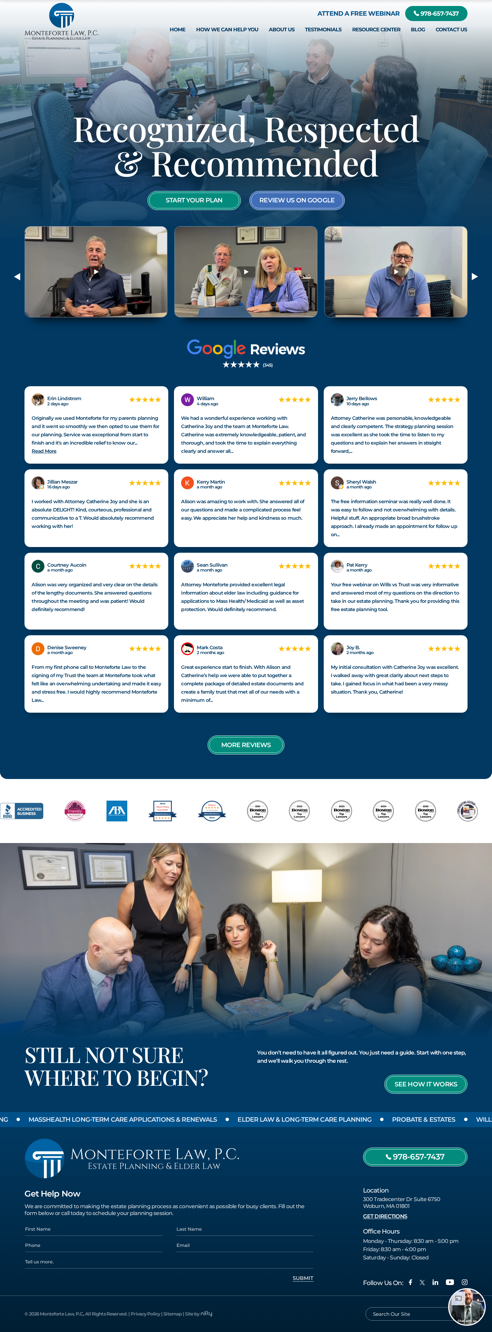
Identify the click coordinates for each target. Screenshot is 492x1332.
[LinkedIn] (435, 1282)
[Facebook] (410, 1282)
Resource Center (376, 29)
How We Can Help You (227, 29)
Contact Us (451, 29)
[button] (17, 276)
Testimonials (323, 29)
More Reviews (246, 745)
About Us (281, 29)
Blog (418, 29)
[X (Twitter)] (422, 1282)
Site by (192, 1314)
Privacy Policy (145, 1314)
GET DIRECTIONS (385, 1216)
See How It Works (426, 1084)
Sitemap (172, 1314)
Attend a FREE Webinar (358, 13)
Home (177, 29)
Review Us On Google (297, 200)
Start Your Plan (194, 200)
